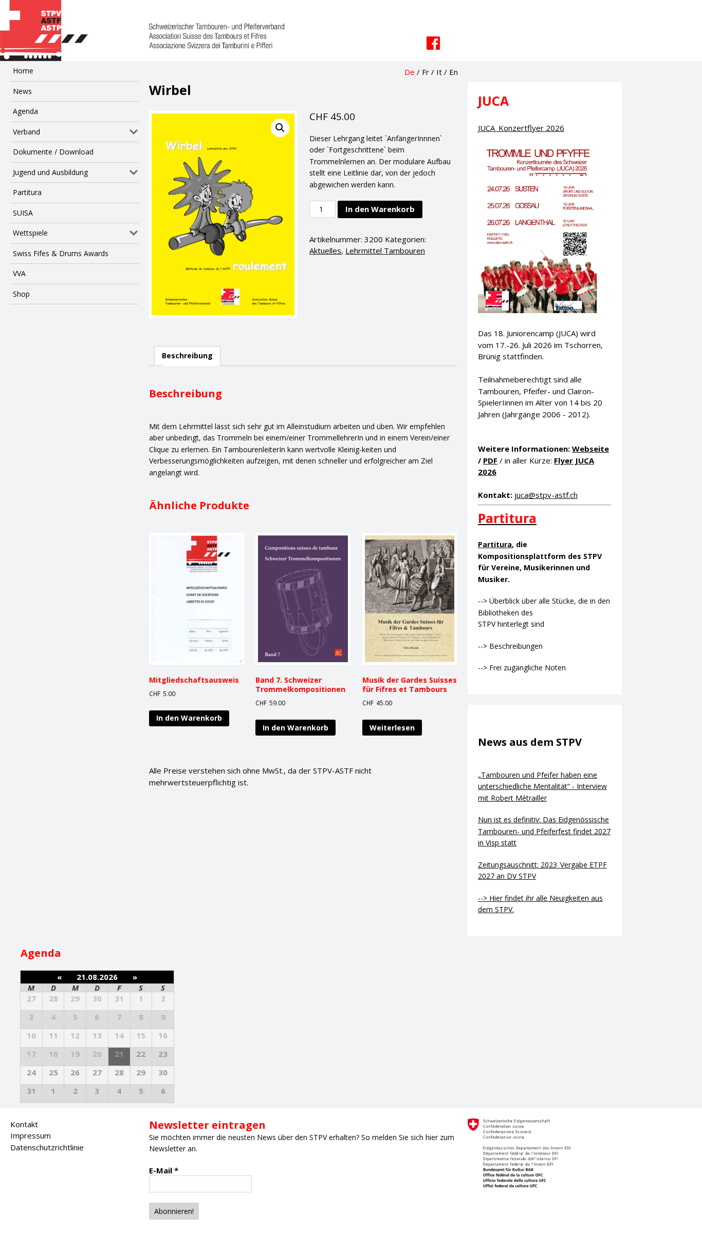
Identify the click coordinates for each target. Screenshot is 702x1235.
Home (23, 70)
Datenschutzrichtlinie (47, 1147)
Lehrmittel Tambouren (385, 250)
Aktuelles (325, 250)
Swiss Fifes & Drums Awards (60, 253)
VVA (19, 273)
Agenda (25, 111)
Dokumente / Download (53, 152)
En (453, 72)
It (439, 72)
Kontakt (24, 1124)
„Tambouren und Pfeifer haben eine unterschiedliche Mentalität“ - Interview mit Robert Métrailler (542, 786)
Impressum (30, 1135)
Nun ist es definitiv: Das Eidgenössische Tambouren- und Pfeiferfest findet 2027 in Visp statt (544, 831)
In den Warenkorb (380, 209)
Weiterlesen (392, 727)
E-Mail (163, 1170)
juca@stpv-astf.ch (546, 495)
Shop (21, 294)
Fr (425, 72)
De (409, 72)
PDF (490, 460)
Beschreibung (187, 355)
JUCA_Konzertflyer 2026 (521, 128)
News (22, 91)
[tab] (187, 356)
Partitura (27, 192)
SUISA (23, 213)
